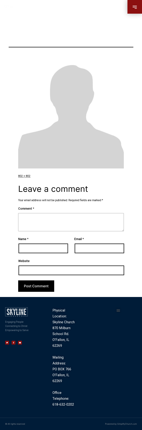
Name (23, 239)
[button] (134, 7)
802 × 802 (24, 176)
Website (24, 261)
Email (79, 239)
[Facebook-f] (13, 343)
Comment (26, 208)
